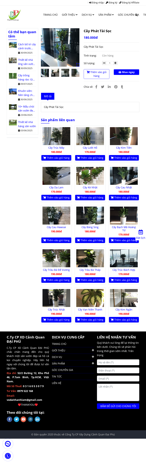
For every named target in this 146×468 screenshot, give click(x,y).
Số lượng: (90, 63)
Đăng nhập (97, 2)
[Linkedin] (109, 86)
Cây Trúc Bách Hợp (123, 269)
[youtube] (23, 419)
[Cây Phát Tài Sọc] (14, 15)
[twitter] (16, 419)
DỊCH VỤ (87, 14)
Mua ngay (128, 72)
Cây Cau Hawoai (56, 227)
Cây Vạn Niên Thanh (90, 309)
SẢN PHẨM (105, 14)
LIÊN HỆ (56, 383)
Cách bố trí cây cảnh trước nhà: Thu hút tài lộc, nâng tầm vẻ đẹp (27, 47)
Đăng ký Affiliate (130, 2)
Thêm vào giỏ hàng (98, 74)
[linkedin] (37, 419)
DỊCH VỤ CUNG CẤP (68, 337)
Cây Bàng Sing (90, 227)
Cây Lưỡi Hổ (90, 147)
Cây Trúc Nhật (56, 309)
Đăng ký (112, 2)
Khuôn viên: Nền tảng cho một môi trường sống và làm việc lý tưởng (26, 93)
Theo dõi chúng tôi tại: (25, 412)
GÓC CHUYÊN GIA (128, 14)
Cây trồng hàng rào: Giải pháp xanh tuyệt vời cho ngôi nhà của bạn (26, 78)
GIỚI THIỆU (69, 14)
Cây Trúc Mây (56, 147)
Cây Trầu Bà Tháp (90, 269)
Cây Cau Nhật (124, 187)
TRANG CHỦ (50, 14)
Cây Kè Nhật (90, 187)
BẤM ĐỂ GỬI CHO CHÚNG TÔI (118, 406)
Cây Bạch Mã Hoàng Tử (124, 229)
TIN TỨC (57, 376)
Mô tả (47, 96)
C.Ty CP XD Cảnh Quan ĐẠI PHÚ (26, 339)
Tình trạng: (90, 55)
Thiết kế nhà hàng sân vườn (27, 124)
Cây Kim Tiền (124, 147)
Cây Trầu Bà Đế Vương (56, 269)
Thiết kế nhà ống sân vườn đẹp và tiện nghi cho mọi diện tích (26, 62)
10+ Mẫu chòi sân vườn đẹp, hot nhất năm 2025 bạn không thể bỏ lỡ (26, 109)
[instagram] (30, 419)
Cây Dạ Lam (56, 187)
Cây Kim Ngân (123, 309)
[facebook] (9, 419)
